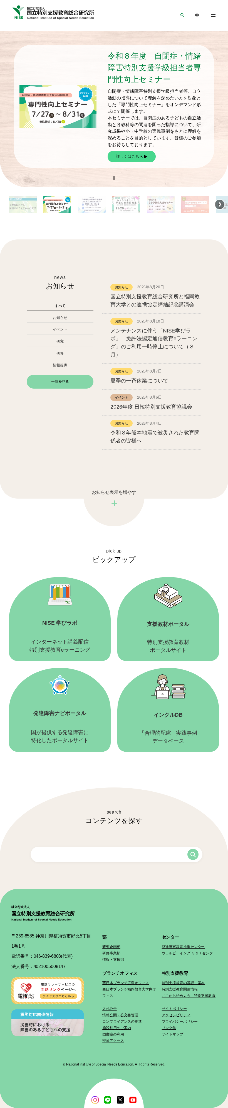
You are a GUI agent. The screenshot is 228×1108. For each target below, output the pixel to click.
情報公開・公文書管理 (120, 1015)
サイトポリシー (174, 1009)
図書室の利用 (113, 1034)
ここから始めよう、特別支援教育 (189, 996)
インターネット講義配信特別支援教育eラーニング (59, 636)
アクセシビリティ (176, 1015)
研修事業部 (111, 953)
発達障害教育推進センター (183, 947)
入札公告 (109, 1009)
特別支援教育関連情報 (180, 989)
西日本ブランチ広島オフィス (125, 983)
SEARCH (182, 15)
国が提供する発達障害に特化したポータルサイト (60, 726)
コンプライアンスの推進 (122, 1021)
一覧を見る (60, 381)
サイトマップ (172, 1034)
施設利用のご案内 (116, 1028)
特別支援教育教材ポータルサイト (168, 637)
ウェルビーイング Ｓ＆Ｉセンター (189, 953)
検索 (193, 854)
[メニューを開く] (213, 15)
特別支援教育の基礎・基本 (183, 983)
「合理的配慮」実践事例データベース (168, 728)
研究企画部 (111, 947)
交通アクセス (113, 1041)
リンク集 (169, 1028)
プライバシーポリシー (180, 1021)
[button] (114, 178)
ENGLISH (197, 15)
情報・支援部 (113, 959)
